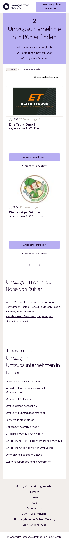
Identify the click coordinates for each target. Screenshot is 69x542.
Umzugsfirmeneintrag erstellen (34, 486)
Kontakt (34, 491)
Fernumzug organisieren (20, 419)
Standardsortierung (46, 77)
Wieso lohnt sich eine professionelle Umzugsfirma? (26, 390)
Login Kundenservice (35, 524)
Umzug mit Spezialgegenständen (26, 412)
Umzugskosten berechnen (21, 406)
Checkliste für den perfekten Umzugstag (30, 447)
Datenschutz (34, 508)
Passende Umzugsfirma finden (23, 381)
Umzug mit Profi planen (19, 399)
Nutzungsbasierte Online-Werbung (34, 519)
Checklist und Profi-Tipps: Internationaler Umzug (34, 440)
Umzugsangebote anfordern (51, 6)
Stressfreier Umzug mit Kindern (24, 433)
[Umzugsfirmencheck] (16, 6)
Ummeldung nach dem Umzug (24, 454)
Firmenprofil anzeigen (34, 165)
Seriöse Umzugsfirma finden (22, 426)
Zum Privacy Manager (34, 513)
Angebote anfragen (34, 157)
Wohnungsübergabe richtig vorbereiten (28, 461)
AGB (34, 502)
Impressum (34, 497)
